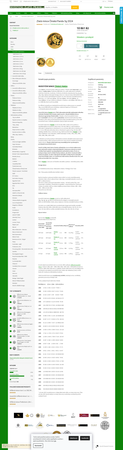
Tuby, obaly (15, 125)
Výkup (12, 137)
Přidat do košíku (93, 46)
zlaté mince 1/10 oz (18, 56)
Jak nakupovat (52, 1)
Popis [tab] (40, 73)
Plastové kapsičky (17, 122)
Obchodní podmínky (65, 1)
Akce (12, 42)
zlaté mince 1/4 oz (18, 59)
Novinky (13, 44)
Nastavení (38, 446)
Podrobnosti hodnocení (57, 24)
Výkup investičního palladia (19, 113)
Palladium (13, 105)
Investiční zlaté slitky (18, 76)
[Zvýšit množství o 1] (83, 45)
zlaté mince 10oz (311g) (19, 74)
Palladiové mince (17, 108)
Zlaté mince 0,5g (17, 66)
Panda (50, 112)
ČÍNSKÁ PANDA (61, 86)
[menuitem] (11, 13)
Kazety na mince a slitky (18, 132)
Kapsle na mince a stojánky (19, 120)
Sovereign (15, 81)
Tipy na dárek (16, 117)
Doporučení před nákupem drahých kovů (21, 358)
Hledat (75, 7)
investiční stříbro (14, 375)
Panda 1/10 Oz (56, 248)
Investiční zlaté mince (18, 52)
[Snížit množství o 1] (83, 47)
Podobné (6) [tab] (48, 73)
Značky (13, 139)
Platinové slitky (16, 100)
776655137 (15, 30)
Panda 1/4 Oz (56, 243)
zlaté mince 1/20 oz (18, 64)
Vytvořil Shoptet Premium (106, 446)
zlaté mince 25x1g (18, 69)
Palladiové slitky (16, 110)
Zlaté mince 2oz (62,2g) (19, 71)
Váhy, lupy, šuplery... (17, 135)
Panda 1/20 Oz (56, 253)
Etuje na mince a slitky (18, 130)
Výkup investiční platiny (18, 103)
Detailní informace (82, 51)
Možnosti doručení (82, 41)
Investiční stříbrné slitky (18, 91)
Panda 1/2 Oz (56, 238)
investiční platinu (14, 378)
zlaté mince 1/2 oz (18, 61)
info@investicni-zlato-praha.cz (20, 28)
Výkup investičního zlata (18, 83)
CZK (103, 1)
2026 (12, 47)
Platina (12, 95)
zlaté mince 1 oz (17, 54)
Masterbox (15, 127)
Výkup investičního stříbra (19, 93)
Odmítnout (73, 438)
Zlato (12, 49)
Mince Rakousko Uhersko (19, 78)
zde (55, 441)
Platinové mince (16, 98)
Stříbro (12, 86)
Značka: (74, 24)
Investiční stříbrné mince (19, 88)
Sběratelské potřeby (16, 115)
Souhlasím (84, 438)
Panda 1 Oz (56, 232)
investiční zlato (14, 371)
